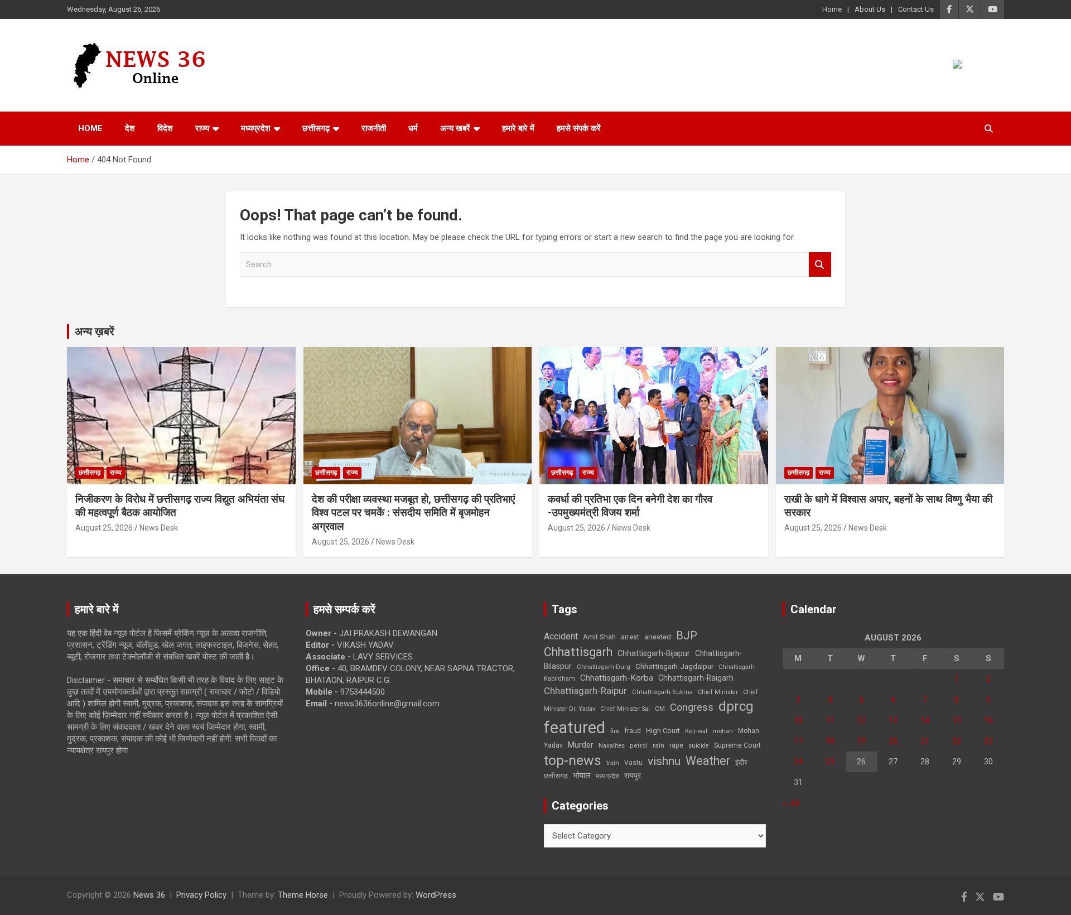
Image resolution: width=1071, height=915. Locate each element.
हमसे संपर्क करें (579, 128)
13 (893, 720)
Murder (581, 745)
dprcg (736, 706)
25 (830, 762)
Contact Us (916, 9)
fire (614, 731)
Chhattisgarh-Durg (603, 667)
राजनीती (373, 128)
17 (798, 741)
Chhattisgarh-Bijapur (653, 653)
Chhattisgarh (578, 652)
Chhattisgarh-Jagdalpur (674, 666)
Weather (708, 761)
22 (956, 741)
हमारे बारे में (518, 128)
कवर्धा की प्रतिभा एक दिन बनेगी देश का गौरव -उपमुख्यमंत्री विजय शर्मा (630, 506)
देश (130, 128)
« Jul (791, 803)
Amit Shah (599, 637)
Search (820, 264)
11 (830, 720)
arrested (657, 637)
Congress (691, 707)
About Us (870, 9)
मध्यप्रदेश (256, 128)
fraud (632, 731)
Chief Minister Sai (625, 708)
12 (861, 720)
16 (988, 720)
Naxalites (612, 745)
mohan (722, 731)
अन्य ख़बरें (94, 331)
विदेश (165, 128)
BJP (686, 635)
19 (861, 741)
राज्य (202, 128)
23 (988, 741)
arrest (630, 637)
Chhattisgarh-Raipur (585, 690)
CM (660, 708)
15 (956, 720)
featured (574, 727)
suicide (698, 745)
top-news (572, 760)
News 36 (149, 895)
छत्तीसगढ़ (556, 776)
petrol (639, 745)
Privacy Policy (201, 895)
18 (830, 741)
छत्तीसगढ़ (316, 128)
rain (658, 745)
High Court (663, 730)
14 (924, 720)
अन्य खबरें (455, 128)
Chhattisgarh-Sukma (662, 692)
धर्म (413, 128)
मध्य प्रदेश (607, 776)
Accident (561, 636)
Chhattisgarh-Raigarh (696, 677)
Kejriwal (696, 731)
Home (832, 9)
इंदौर (741, 762)
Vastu (633, 763)
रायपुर (632, 775)
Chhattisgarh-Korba (616, 678)
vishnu (664, 761)
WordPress (436, 895)
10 (798, 720)
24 (798, 762)
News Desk (158, 527)
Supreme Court (737, 745)
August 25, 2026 (104, 527)
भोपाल (582, 775)
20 (893, 741)
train (612, 763)
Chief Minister (718, 692)
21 (924, 741)
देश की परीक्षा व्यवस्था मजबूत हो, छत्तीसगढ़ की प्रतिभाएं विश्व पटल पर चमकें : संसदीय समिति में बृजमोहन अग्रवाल (413, 513)
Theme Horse (303, 895)
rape (676, 745)
